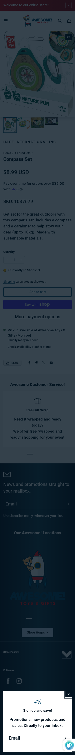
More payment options (37, 316)
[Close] (68, 694)
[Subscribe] (65, 738)
